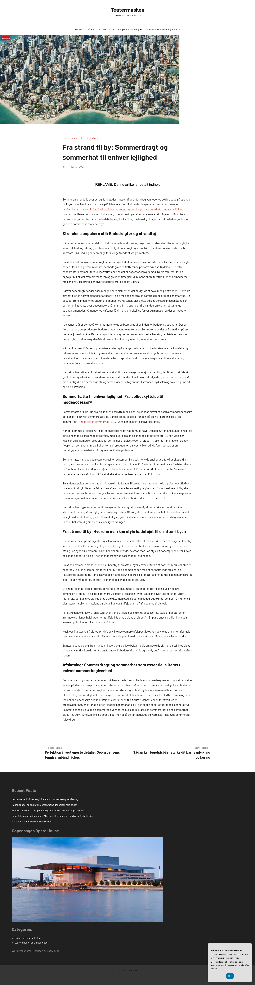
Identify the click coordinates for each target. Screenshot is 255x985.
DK (104, 29)
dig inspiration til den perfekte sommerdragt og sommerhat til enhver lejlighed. (136, 209)
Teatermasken (127, 9)
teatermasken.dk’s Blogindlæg (162, 29)
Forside (79, 29)
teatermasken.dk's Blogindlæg (80, 138)
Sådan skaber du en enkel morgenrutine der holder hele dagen (44, 804)
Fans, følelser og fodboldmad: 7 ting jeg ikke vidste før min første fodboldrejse (52, 815)
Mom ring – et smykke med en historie (32, 821)
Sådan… (92, 29)
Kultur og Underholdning (126, 29)
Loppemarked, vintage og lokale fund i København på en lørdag (45, 799)
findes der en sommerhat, (94, 421)
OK (230, 975)
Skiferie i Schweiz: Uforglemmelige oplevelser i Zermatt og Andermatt (49, 810)
